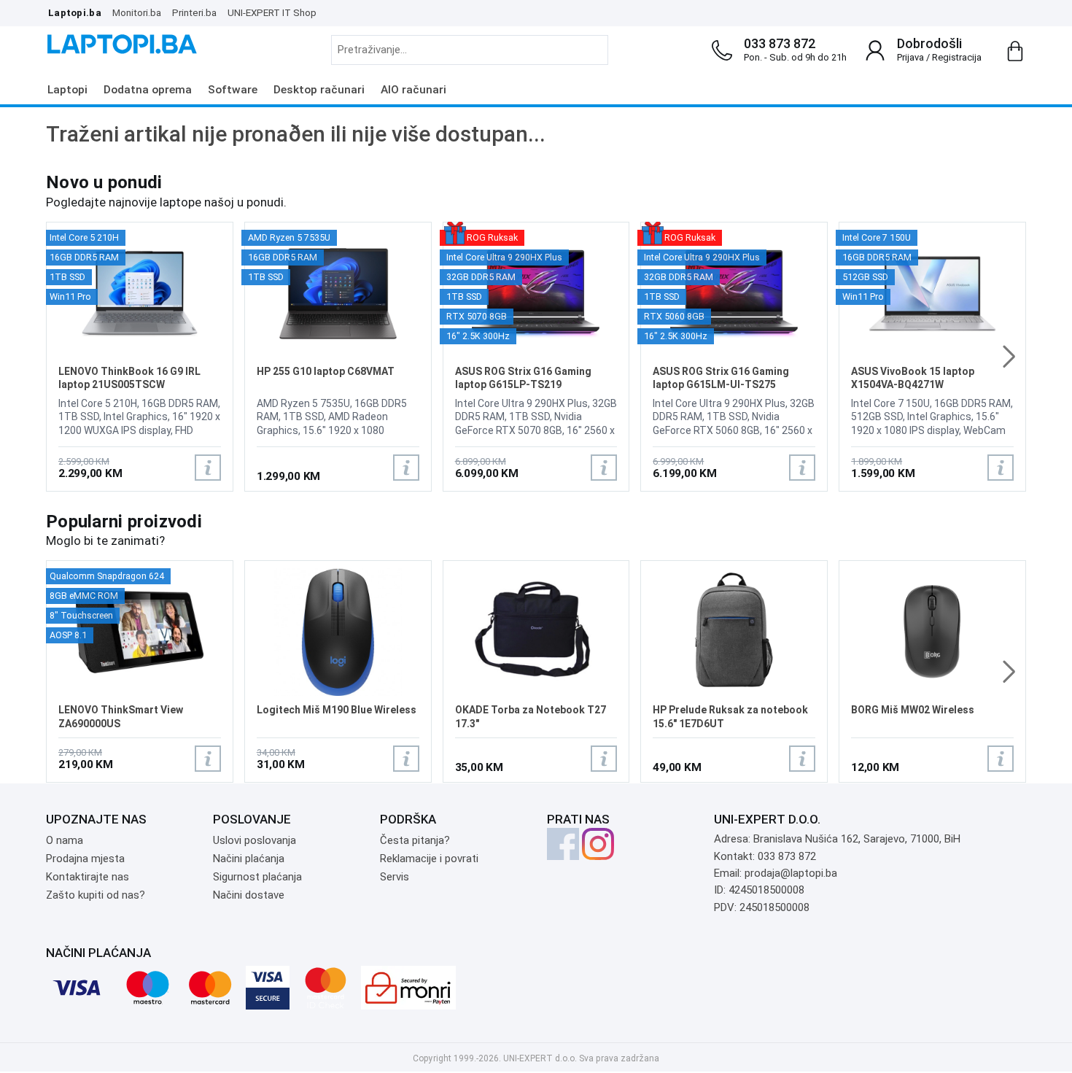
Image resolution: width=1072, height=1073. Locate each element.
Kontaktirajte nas (87, 876)
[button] (1009, 357)
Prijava (910, 57)
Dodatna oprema (148, 89)
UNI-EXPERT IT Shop (272, 12)
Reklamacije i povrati (429, 858)
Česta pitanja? (415, 840)
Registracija (957, 57)
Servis (394, 876)
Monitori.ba (136, 12)
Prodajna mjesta (85, 858)
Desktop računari (319, 89)
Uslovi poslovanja (254, 840)
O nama (64, 840)
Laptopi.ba (74, 12)
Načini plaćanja (248, 858)
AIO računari (413, 89)
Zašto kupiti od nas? (95, 895)
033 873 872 (779, 43)
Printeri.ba (194, 12)
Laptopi (67, 89)
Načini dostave (248, 895)
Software (232, 89)
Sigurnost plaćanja (257, 876)
